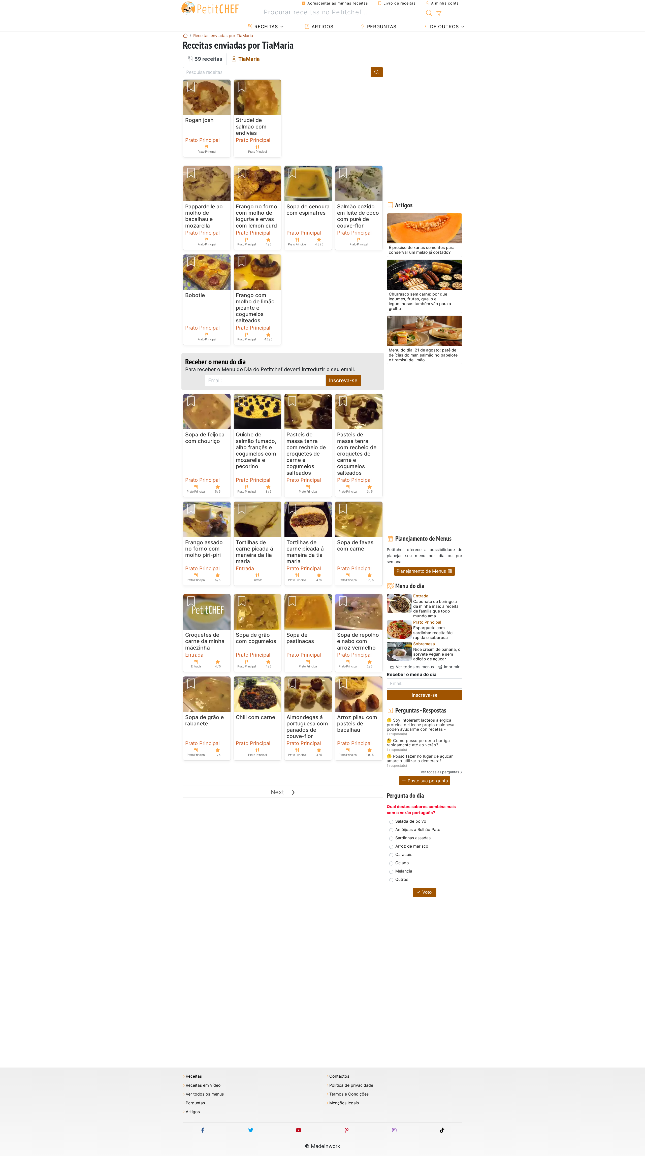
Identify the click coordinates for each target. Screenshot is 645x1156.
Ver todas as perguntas (440, 772)
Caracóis (403, 854)
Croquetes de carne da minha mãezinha (204, 641)
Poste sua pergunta (427, 780)
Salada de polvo (410, 821)
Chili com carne (255, 717)
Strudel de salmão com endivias (251, 126)
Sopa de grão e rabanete (204, 720)
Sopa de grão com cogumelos (256, 638)
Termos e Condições (349, 1094)
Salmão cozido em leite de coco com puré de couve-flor (358, 216)
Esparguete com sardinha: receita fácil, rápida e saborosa (434, 632)
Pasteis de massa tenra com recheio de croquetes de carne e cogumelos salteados (306, 453)
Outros (401, 879)
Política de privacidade (351, 1085)
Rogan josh (199, 120)
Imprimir (451, 666)
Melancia (403, 871)
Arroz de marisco (411, 846)
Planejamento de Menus (422, 571)
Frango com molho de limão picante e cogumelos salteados (255, 308)
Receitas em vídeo (203, 1085)
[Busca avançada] (438, 14)
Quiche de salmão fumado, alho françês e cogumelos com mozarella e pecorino (256, 450)
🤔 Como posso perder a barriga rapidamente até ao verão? (418, 742)
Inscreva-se (343, 380)
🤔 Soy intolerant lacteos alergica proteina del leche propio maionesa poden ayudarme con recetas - (420, 724)
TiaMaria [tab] (248, 59)
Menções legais (344, 1103)
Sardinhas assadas (413, 837)
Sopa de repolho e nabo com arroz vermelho (358, 641)
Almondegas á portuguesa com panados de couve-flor (307, 727)
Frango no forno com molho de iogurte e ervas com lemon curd (256, 216)
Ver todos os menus (414, 666)
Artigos (321, 26)
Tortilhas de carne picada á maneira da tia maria (254, 552)
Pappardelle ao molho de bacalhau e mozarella (204, 216)
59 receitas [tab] (207, 59)
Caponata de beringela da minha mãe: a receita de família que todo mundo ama (436, 609)
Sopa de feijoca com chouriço (204, 437)
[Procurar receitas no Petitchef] (429, 12)
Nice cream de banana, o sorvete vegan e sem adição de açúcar (437, 654)
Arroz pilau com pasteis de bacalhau (357, 723)
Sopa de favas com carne (355, 545)
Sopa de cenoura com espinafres (308, 209)
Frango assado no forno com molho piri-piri (204, 548)
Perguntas (381, 26)
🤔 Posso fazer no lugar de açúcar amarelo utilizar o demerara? (420, 758)
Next (283, 792)
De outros (444, 26)
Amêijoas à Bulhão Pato (417, 829)
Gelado (402, 862)
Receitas (265, 26)
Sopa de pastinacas (300, 638)
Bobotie (195, 295)
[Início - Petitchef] (185, 35)
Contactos (339, 1076)
